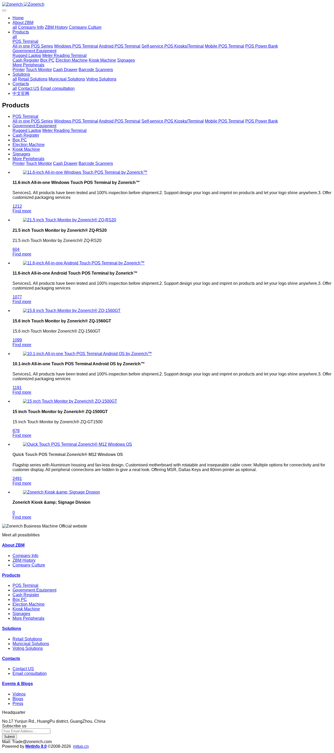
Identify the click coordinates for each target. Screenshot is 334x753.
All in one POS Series (33, 121)
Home (18, 18)
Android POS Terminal (119, 121)
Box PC (20, 140)
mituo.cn (81, 746)
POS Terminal (25, 116)
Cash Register (26, 135)
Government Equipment (34, 126)
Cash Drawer (65, 163)
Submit (9, 737)
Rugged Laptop (27, 130)
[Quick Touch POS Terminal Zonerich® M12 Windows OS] (77, 444)
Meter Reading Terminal (64, 130)
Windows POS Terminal (76, 121)
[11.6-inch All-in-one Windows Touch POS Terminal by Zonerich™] (85, 172)
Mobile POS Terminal (224, 121)
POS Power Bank (261, 121)
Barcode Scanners (96, 163)
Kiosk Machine (26, 149)
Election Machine (29, 144)
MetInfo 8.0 (36, 746)
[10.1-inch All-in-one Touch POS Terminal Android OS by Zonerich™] (87, 353)
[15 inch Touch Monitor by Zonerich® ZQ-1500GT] (70, 401)
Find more (22, 211)
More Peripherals (28, 159)
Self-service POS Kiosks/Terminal (172, 121)
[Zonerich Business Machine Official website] (167, 4)
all (15, 27)
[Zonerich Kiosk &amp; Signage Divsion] (61, 492)
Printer (19, 163)
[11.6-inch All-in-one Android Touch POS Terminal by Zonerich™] (84, 263)
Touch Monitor (39, 163)
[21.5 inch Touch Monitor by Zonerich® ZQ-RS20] (69, 220)
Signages (21, 154)
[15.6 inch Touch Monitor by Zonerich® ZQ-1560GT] (72, 310)
